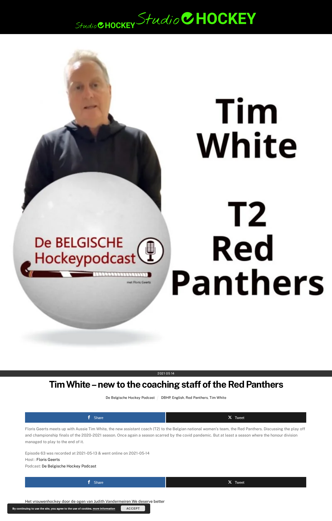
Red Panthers (197, 397)
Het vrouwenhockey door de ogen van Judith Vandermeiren (78, 501)
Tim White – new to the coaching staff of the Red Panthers (166, 384)
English (178, 397)
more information (104, 508)
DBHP (165, 397)
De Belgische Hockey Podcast (130, 397)
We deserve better (148, 501)
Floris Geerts (48, 459)
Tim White (218, 397)
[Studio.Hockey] (166, 27)
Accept (133, 508)
